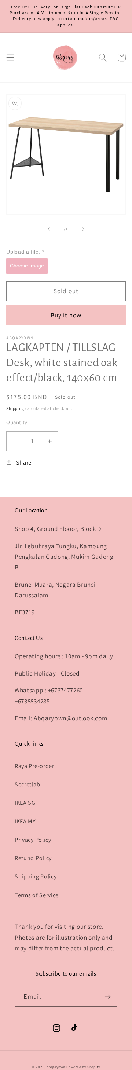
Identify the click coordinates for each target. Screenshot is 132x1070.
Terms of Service (37, 895)
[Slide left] (49, 229)
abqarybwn (56, 1066)
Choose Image (27, 266)
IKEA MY (25, 821)
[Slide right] (83, 229)
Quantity (16, 422)
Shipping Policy (35, 876)
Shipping (15, 408)
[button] (10, 57)
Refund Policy (33, 858)
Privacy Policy (33, 840)
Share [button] (24, 462)
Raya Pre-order (34, 766)
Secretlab (27, 784)
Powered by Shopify (83, 1066)
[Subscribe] (107, 997)
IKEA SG (25, 803)
